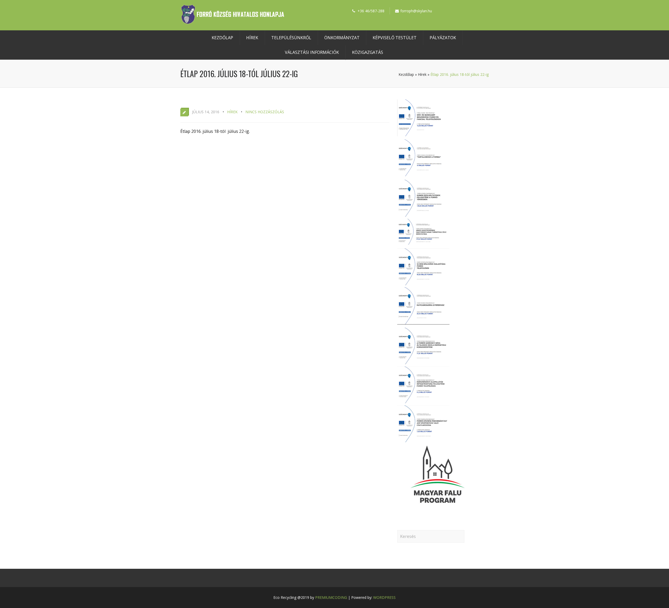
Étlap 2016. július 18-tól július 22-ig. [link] (215, 131)
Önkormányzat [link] (342, 38)
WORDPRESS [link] (384, 597)
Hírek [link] (252, 38)
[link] (232, 23)
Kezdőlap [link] (222, 38)
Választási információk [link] (312, 52)
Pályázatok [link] (443, 38)
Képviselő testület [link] (395, 38)
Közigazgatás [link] (367, 52)
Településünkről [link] (291, 38)
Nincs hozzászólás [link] (264, 111)
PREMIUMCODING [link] (331, 597)
